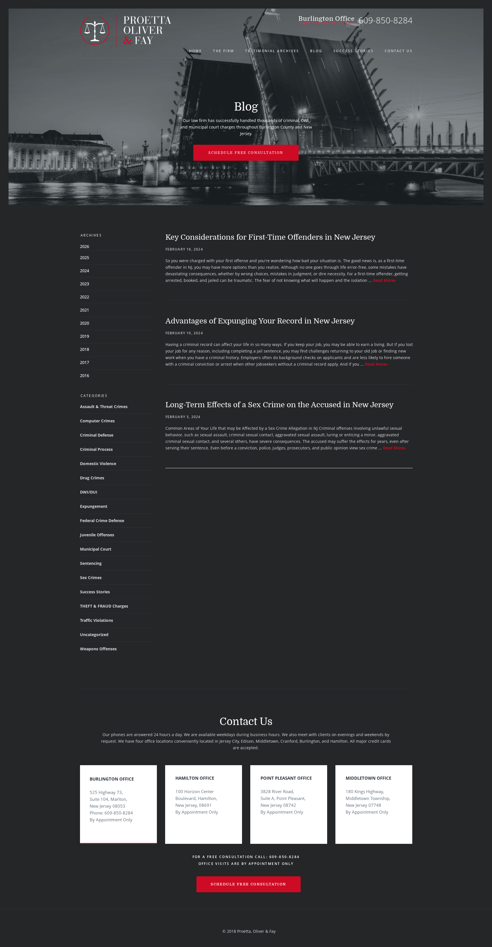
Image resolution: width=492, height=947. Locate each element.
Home (195, 50)
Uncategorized (94, 634)
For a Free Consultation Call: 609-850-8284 (246, 856)
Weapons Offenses (98, 648)
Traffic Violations (96, 620)
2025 (84, 257)
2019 (84, 336)
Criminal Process (96, 449)
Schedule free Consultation (245, 153)
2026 (84, 246)
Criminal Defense (96, 435)
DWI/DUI (88, 492)
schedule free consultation (248, 884)
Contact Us (399, 50)
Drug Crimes (92, 477)
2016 (84, 375)
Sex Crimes (91, 577)
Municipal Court (95, 549)
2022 (84, 297)
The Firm (223, 50)
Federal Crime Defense (102, 520)
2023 (84, 283)
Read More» (384, 280)
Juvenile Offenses (97, 534)
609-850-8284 (385, 20)
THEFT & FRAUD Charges (104, 606)
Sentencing (91, 563)
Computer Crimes (97, 420)
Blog (316, 50)
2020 (84, 323)
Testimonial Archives (272, 50)
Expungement (93, 506)
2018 (84, 349)
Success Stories (353, 50)
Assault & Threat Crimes (104, 406)
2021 (84, 310)
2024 (84, 270)
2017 (84, 362)
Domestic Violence (98, 463)
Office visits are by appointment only (246, 863)
